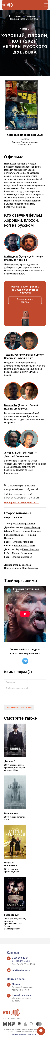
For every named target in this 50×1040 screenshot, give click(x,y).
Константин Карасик (24, 545)
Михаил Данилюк (31, 531)
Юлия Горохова (30, 568)
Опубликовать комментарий (19, 708)
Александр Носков (22, 557)
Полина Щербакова (16, 408)
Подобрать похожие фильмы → (21, 502)
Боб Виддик (11, 256)
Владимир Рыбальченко (18, 358)
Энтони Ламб (12, 452)
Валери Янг (10, 405)
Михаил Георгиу (32, 527)
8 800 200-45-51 (20, 958)
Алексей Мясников (23, 542)
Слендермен (11, 813)
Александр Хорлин (25, 523)
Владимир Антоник (15, 259)
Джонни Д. (10, 761)
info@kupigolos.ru (21, 970)
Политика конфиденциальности (23, 1035)
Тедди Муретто (13, 354)
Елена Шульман (30, 549)
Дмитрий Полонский (16, 456)
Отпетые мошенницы (10, 864)
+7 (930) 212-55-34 (21, 961)
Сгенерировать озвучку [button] (25, 300)
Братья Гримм (11, 915)
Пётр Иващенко (12, 568)
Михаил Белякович (22, 553)
